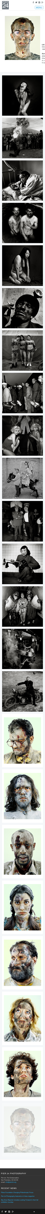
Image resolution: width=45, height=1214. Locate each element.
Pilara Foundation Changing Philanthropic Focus (17, 1192)
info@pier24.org (10, 1182)
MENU (39, 7)
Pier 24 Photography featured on (17, 1196)
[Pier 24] (5, 9)
